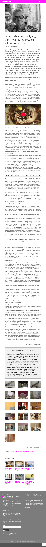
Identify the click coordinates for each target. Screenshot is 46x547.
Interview (12, 46)
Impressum (32, 541)
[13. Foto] (10, 431)
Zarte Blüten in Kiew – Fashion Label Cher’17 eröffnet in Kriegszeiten (12, 497)
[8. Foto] (23, 409)
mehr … (29, 507)
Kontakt (18, 541)
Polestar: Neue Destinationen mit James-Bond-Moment (11, 499)
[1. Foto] (10, 388)
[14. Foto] (23, 431)
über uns (13, 541)
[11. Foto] (23, 420)
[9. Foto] (35, 409)
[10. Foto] (10, 420)
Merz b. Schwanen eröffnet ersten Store (11, 505)
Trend (16, 46)
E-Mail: (4, 525)
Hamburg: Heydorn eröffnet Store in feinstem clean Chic (12, 504)
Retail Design (26, 451)
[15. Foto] (35, 431)
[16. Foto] (10, 441)
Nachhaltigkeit (20, 451)
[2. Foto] (23, 388)
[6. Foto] (35, 399)
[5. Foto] (23, 399)
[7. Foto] (10, 409)
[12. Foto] (35, 420)
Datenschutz (25, 541)
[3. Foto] (35, 388)
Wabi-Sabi (32, 451)
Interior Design (14, 451)
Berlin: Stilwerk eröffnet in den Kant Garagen (12, 501)
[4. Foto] (10, 399)
